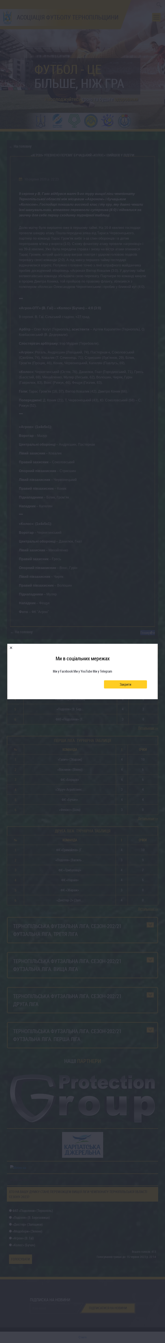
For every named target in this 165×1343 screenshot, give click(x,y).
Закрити (125, 684)
